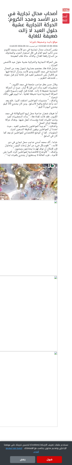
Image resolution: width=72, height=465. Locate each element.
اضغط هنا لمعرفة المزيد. (22, 450)
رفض (22, 459)
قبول (49, 459)
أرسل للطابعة (64, 18)
